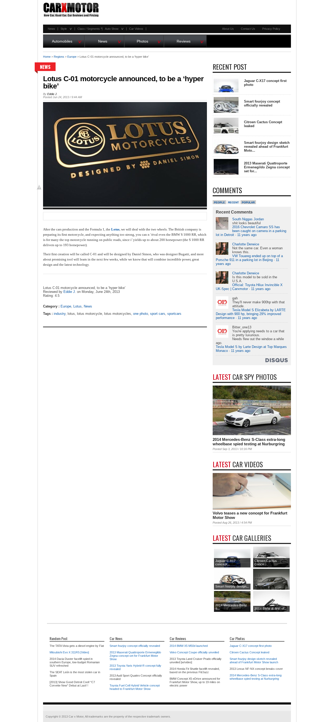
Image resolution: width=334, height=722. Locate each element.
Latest (245, 377)
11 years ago (247, 235)
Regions (59, 56)
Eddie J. (52, 94)
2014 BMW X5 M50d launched (189, 645)
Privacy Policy (271, 28)
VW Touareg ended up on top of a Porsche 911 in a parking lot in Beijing (249, 258)
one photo (140, 314)
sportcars (174, 314)
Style (65, 28)
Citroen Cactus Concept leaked (249, 652)
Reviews (190, 40)
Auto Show (113, 28)
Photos (149, 40)
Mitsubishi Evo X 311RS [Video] (69, 652)
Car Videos (136, 28)
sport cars (157, 314)
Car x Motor (76, 716)
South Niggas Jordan (248, 219)
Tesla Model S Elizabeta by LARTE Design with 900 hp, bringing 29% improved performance (251, 314)
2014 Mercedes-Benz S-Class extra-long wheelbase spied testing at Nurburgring (249, 441)
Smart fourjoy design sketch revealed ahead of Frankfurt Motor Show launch (254, 660)
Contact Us (248, 28)
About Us (228, 28)
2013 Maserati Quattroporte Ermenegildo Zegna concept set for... (267, 167)
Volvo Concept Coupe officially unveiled (194, 652)
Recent (233, 202)
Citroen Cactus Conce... (265, 562)
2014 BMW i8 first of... (270, 609)
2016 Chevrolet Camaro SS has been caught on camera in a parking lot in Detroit (251, 231)
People (219, 202)
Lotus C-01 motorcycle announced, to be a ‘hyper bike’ (123, 82)
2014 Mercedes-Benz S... (231, 607)
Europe (71, 56)
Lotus (77, 306)
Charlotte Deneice (245, 244)
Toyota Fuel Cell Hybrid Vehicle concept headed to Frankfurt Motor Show (135, 687)
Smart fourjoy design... (232, 586)
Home (47, 56)
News (51, 28)
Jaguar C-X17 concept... (225, 562)
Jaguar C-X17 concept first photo (251, 645)
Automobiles (67, 40)
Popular (248, 202)
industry (59, 314)
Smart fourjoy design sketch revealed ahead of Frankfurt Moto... (267, 146)
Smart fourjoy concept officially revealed (262, 103)
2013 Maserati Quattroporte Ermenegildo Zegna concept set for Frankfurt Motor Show (135, 656)
